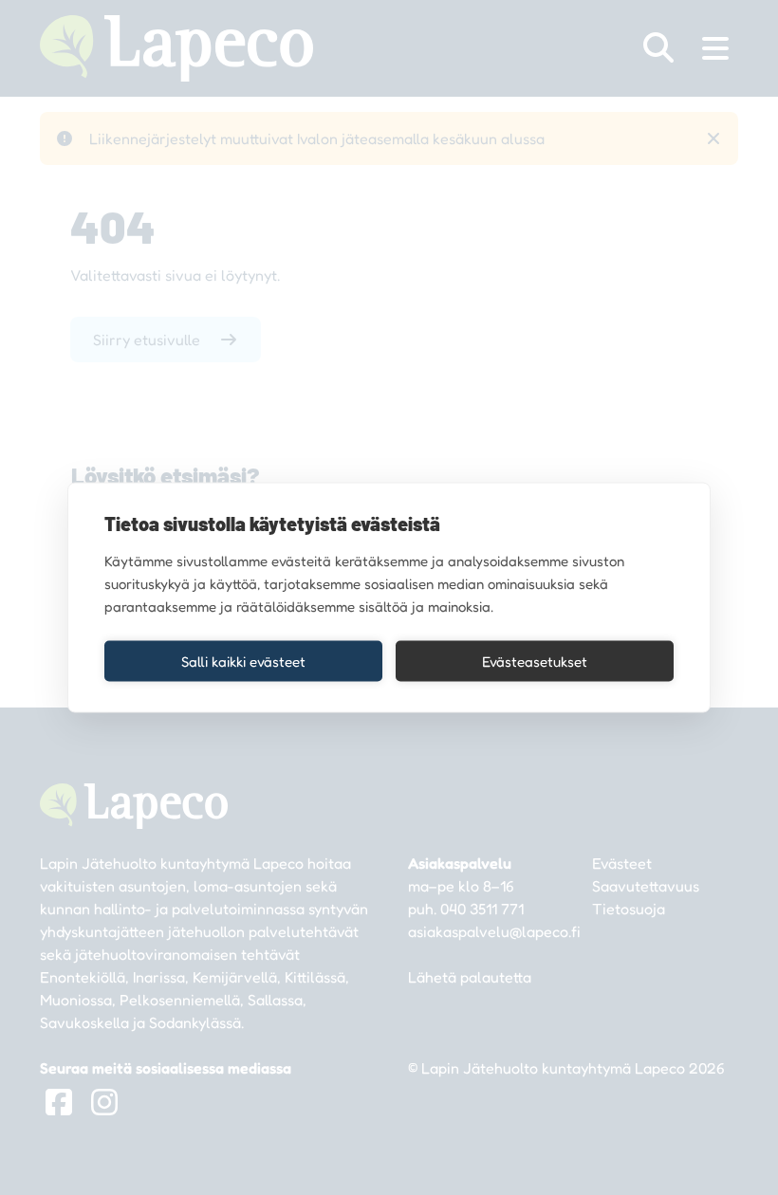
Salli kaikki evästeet (243, 661)
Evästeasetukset (534, 661)
